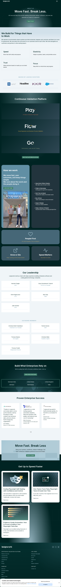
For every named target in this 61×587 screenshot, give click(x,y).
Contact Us (33, 568)
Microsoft (33, 555)
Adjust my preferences (45, 581)
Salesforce (33, 559)
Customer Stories (5, 570)
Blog (2, 574)
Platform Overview (5, 553)
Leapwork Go (4, 559)
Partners (3, 572)
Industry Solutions (34, 563)
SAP (32, 561)
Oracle (32, 557)
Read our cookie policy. (31, 583)
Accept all (45, 584)
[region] (30, 583)
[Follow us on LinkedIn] (53, 547)
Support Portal (4, 576)
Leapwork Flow (4, 557)
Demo (2, 561)
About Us (3, 568)
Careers (3, 578)
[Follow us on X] (56, 547)
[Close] (59, 582)
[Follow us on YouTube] (58, 547)
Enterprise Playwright (35, 553)
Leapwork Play (4, 555)
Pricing (2, 563)
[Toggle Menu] (57, 1)
